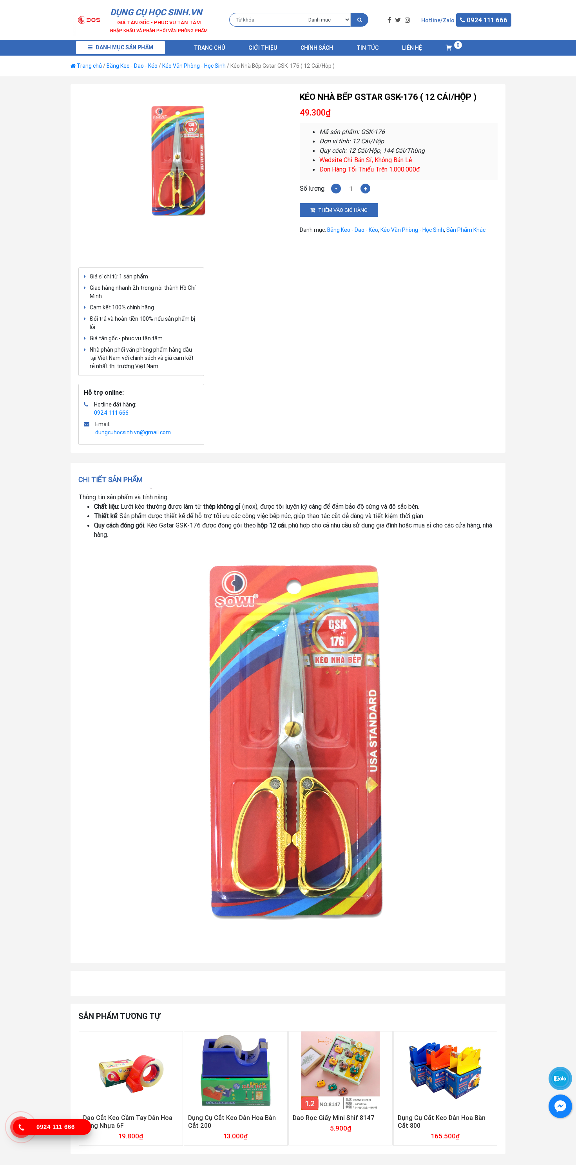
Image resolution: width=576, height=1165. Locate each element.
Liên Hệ (412, 47)
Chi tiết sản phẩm (110, 479)
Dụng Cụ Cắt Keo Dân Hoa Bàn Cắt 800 (441, 1121)
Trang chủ (209, 47)
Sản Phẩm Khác (465, 229)
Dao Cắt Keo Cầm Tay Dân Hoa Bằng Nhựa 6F (127, 1121)
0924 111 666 (111, 412)
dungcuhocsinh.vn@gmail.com (133, 432)
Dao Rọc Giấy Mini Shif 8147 (334, 1118)
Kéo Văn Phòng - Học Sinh (194, 65)
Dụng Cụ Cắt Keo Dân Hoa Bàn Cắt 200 (232, 1121)
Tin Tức (368, 47)
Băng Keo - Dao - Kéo (132, 65)
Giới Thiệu (262, 47)
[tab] (113, 479)
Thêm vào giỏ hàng (343, 210)
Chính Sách (317, 47)
